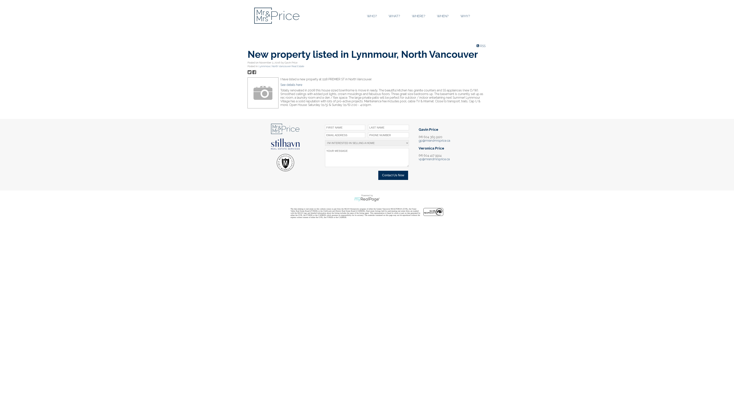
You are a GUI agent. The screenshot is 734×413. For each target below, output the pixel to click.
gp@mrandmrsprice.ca (434, 140)
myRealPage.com (367, 199)
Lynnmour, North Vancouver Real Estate (281, 66)
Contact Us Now (393, 175)
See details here (291, 85)
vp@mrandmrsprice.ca (434, 159)
